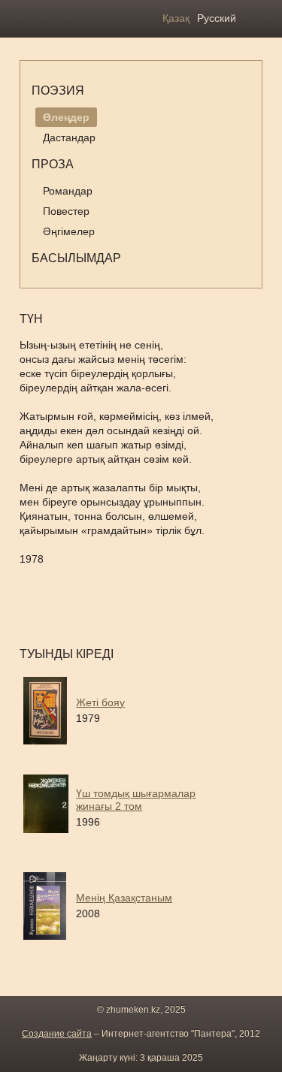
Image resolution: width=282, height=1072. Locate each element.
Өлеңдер (66, 117)
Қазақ (176, 18)
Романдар (67, 191)
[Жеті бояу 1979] (140, 741)
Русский (216, 18)
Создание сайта (57, 1033)
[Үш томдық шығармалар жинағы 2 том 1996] (140, 838)
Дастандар (69, 137)
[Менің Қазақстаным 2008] (140, 936)
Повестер (66, 211)
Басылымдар (76, 258)
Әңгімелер (69, 231)
